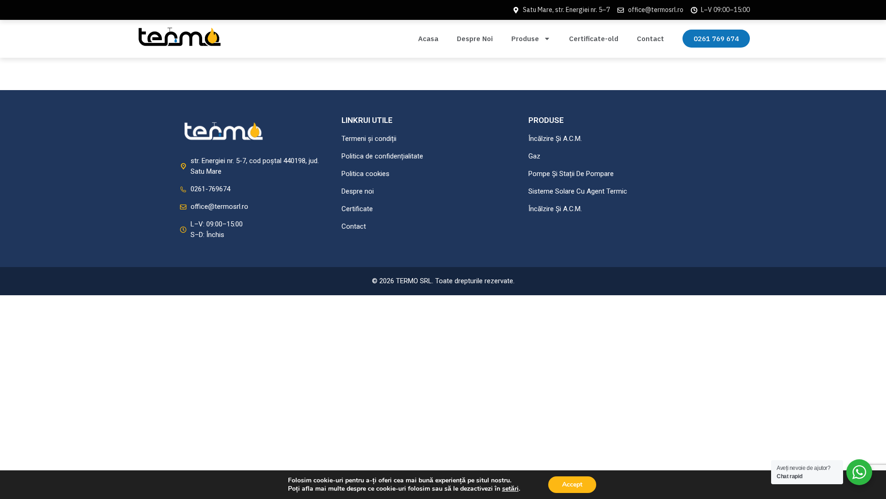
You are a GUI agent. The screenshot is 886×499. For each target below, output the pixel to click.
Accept (572, 484)
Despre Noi (475, 38)
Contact (650, 38)
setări (510, 489)
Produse (525, 38)
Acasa (428, 38)
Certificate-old (593, 38)
